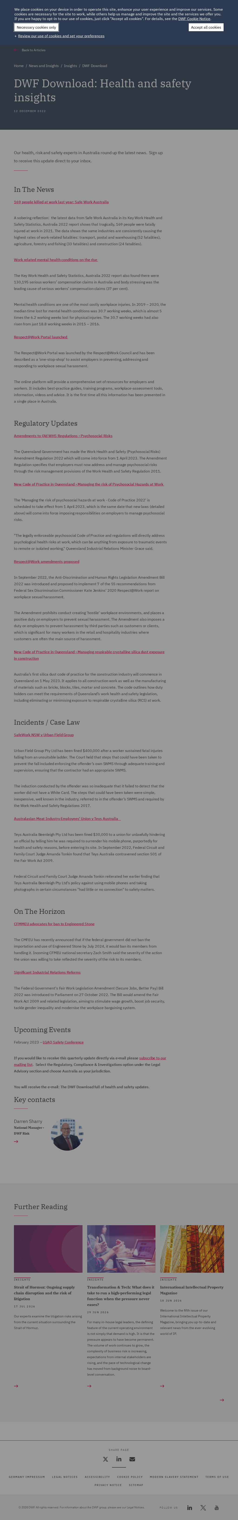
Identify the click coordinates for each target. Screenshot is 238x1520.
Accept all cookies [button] (206, 27)
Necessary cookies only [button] (36, 27)
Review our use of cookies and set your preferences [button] (61, 36)
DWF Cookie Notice (194, 18)
